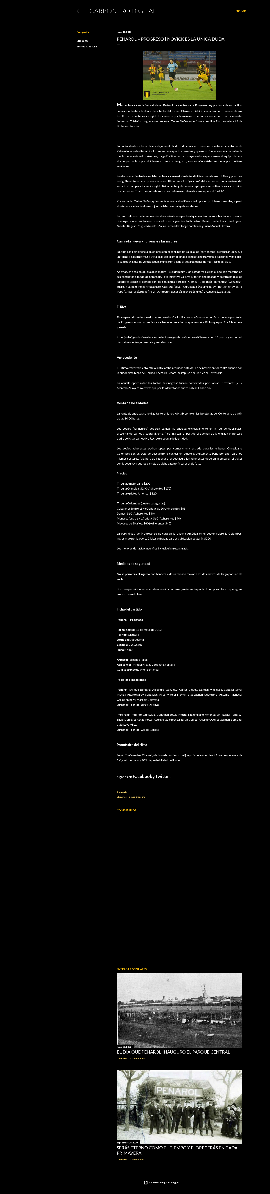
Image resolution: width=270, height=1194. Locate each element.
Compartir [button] (82, 32)
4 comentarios (137, 1058)
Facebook (142, 776)
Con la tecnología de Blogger (164, 1182)
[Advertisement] (179, 932)
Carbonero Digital (123, 11)
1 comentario (137, 1159)
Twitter (162, 776)
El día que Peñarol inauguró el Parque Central (173, 1051)
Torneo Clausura (86, 46)
